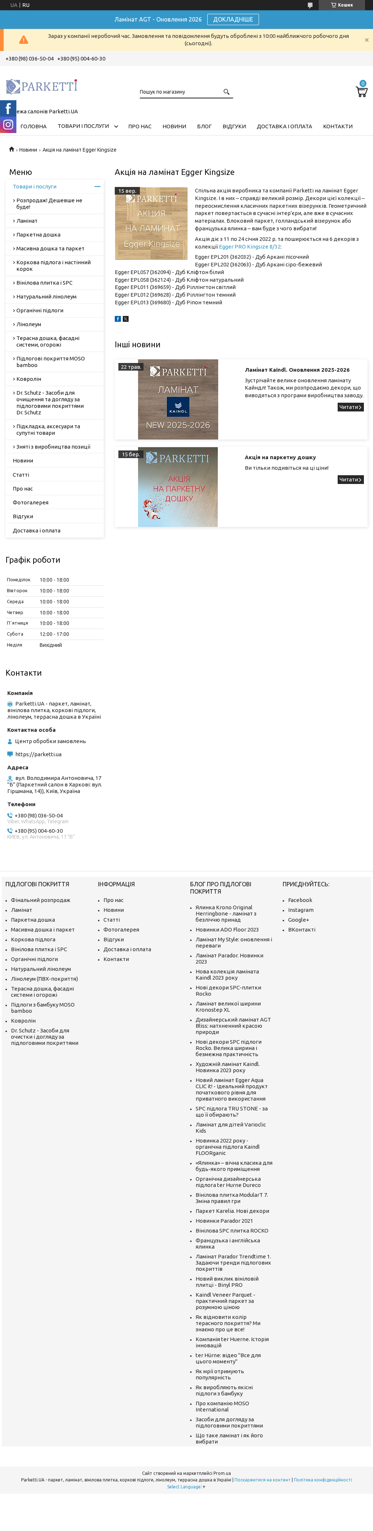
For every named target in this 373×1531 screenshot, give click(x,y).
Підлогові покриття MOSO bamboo (50, 361)
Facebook (300, 900)
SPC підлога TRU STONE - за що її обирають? (232, 1111)
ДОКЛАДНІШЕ (233, 19)
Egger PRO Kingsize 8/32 (249, 246)
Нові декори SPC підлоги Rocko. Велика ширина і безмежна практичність (229, 1048)
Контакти (338, 126)
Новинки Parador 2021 (224, 1221)
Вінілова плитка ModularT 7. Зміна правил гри (232, 1198)
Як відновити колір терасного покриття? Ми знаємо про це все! (228, 1323)
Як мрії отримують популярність (220, 1374)
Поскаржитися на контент (263, 1479)
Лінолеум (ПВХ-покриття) (44, 979)
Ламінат (27, 221)
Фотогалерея (30, 502)
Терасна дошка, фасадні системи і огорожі (42, 991)
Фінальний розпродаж (40, 900)
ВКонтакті (301, 929)
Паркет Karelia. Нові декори (232, 1211)
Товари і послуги (83, 126)
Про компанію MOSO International (222, 1406)
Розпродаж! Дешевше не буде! (49, 203)
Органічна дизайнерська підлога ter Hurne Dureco (228, 1182)
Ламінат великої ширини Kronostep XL (228, 1006)
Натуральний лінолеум (46, 296)
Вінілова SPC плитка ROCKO (232, 1230)
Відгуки (234, 126)
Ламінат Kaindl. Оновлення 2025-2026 (297, 370)
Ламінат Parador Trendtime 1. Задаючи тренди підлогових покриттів (233, 1262)
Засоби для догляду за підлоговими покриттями (229, 1422)
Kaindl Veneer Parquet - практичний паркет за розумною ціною (225, 1301)
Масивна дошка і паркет (43, 929)
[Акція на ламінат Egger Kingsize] (151, 223)
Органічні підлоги (39, 310)
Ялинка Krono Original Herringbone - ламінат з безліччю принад (226, 913)
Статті (21, 475)
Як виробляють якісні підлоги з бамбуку (224, 1390)
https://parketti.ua (38, 754)
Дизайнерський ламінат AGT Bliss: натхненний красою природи (233, 1025)
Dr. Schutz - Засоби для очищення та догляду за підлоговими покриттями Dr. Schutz (50, 402)
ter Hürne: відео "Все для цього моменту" (228, 1358)
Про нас (140, 126)
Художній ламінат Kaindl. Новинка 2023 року (228, 1067)
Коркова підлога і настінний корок (53, 265)
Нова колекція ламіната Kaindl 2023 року (227, 974)
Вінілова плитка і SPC (44, 283)
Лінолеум (28, 324)
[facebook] (118, 320)
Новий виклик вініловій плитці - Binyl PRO (227, 1282)
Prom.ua (222, 1473)
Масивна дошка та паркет (50, 248)
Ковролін (28, 379)
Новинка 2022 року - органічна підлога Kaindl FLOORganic (228, 1146)
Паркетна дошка (38, 234)
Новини (174, 126)
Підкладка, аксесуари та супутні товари (48, 429)
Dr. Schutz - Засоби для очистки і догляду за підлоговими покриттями (44, 1036)
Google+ (298, 920)
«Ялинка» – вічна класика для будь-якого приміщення (234, 1166)
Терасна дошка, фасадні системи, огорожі (47, 341)
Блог (204, 126)
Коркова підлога (33, 939)
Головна (33, 126)
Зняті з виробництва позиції (53, 447)
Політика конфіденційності (323, 1479)
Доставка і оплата (284, 126)
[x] (126, 320)
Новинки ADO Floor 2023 (227, 929)
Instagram (301, 910)
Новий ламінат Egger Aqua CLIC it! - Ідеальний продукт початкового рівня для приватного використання (232, 1089)
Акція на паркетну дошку (280, 457)
